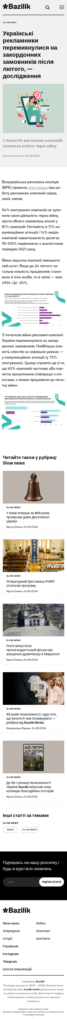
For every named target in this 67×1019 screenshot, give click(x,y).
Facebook (10, 946)
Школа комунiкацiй (17, 969)
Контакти (43, 939)
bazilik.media (32, 989)
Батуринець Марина (18, 728)
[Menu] (60, 7)
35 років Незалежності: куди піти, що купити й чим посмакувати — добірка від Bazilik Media (31, 719)
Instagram (11, 954)
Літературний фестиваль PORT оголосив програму (30, 584)
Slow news (10, 23)
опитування (38, 187)
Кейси (40, 923)
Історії (7, 939)
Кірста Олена (14, 527)
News (10, 830)
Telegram (10, 962)
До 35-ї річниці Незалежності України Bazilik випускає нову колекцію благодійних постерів (30, 787)
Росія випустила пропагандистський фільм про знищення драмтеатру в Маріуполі (33, 650)
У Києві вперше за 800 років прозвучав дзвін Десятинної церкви (27, 517)
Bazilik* (40, 981)
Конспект (43, 931)
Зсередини (11, 931)
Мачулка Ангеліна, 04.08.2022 (21, 156)
